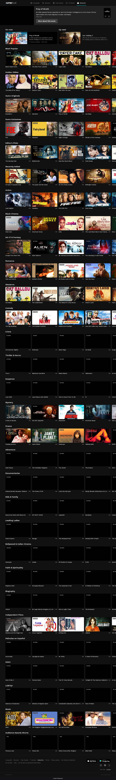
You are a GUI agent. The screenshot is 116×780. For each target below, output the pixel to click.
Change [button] (108, 769)
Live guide (36, 3)
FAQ (15, 763)
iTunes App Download (92, 761)
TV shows (71, 3)
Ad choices (8, 763)
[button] (47, 21)
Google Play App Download (105, 761)
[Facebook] (105, 765)
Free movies (59, 3)
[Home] (11, 3)
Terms (47, 760)
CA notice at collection (68, 760)
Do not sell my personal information (29, 763)
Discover (47, 3)
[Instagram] (101, 765)
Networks (83, 3)
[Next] (111, 58)
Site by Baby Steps (106, 774)
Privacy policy (55, 760)
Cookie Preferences (58, 778)
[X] (109, 765)
